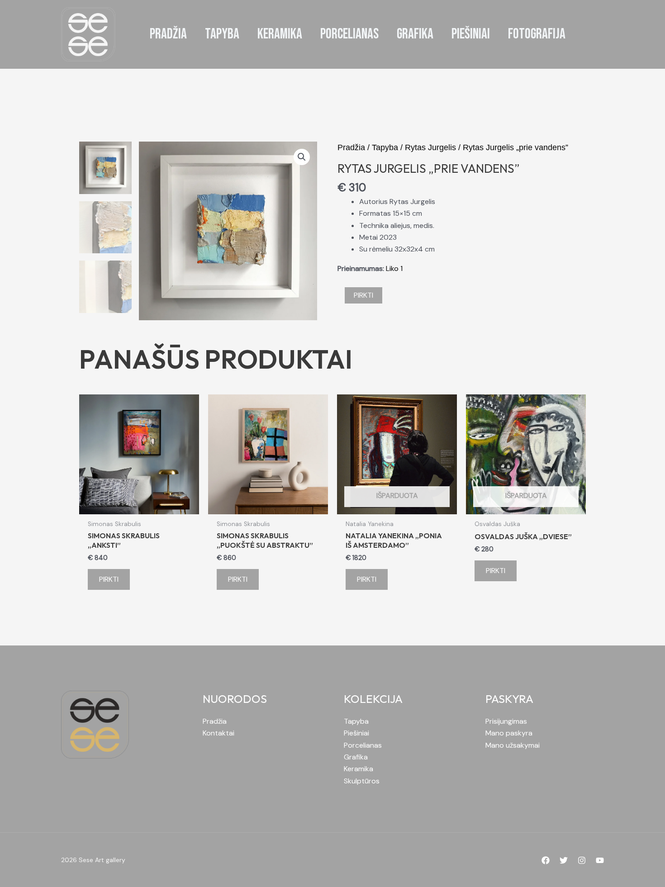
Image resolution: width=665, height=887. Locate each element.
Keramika (358, 768)
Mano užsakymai (512, 745)
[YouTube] (600, 860)
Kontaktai (218, 733)
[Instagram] (582, 860)
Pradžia (351, 147)
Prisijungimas (506, 721)
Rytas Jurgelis (430, 147)
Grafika (356, 757)
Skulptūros (362, 781)
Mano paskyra (508, 733)
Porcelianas (363, 745)
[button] (302, 157)
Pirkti (363, 295)
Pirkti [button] (109, 579)
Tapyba (385, 147)
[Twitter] (564, 860)
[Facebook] (546, 860)
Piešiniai (356, 733)
